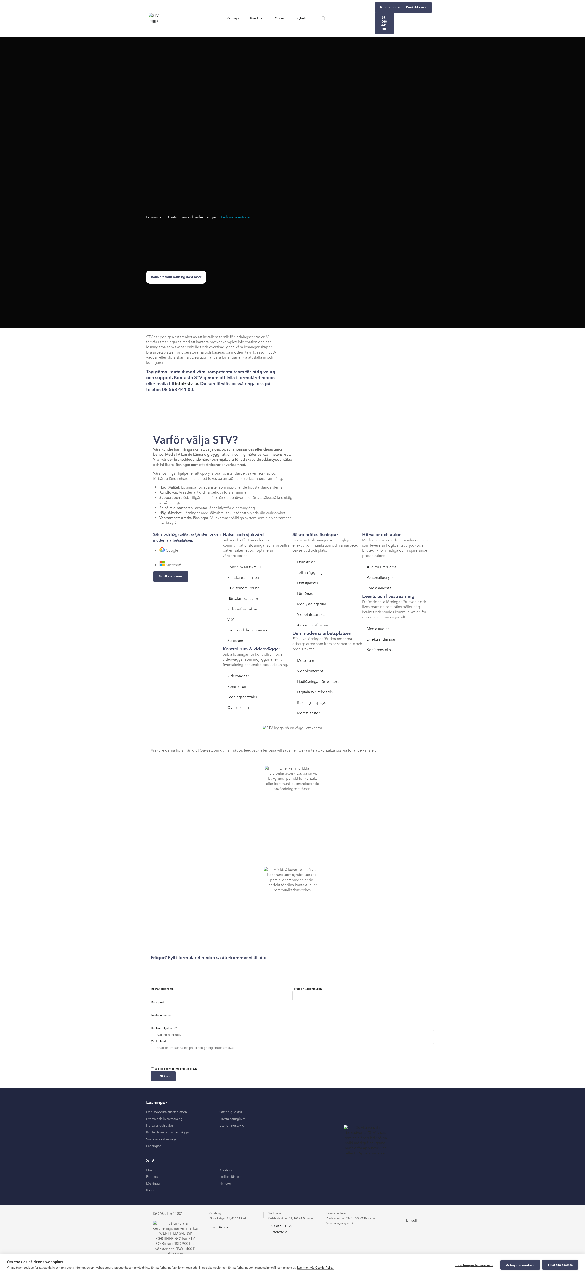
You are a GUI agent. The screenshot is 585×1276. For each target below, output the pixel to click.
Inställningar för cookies (474, 1265)
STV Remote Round (243, 588)
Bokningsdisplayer (312, 702)
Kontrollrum (237, 686)
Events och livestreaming (248, 630)
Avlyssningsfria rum (313, 625)
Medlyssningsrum (311, 604)
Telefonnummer (161, 1015)
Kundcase (257, 18)
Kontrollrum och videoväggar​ (168, 1132)
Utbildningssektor (232, 1125)
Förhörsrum (306, 593)
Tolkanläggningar (311, 572)
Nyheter (302, 18)
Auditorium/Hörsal (382, 567)
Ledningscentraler (236, 217)
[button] (324, 18)
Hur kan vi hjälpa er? (164, 1028)
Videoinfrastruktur (242, 609)
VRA (230, 620)
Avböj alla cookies (520, 1265)
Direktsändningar (381, 639)
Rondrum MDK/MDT (244, 567)
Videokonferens (310, 671)
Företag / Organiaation (307, 989)
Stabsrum (235, 641)
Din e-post (157, 1002)
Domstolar (306, 562)
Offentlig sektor (230, 1112)
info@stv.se (186, 384)
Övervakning (238, 707)
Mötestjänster (308, 713)
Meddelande (159, 1041)
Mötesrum (305, 660)
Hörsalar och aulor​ (159, 1125)
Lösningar (233, 18)
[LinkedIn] (412, 1214)
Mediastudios (378, 629)
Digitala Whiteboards (315, 692)
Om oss (280, 18)
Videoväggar (238, 676)
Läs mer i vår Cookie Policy (315, 1267)
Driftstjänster (307, 583)
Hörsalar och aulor (242, 598)
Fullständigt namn (162, 989)
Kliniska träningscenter (246, 577)
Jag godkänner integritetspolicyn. (176, 1068)
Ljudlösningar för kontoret (318, 681)
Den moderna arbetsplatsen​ (166, 1112)
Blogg (150, 1190)
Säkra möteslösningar (162, 1139)
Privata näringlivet (232, 1119)
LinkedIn (412, 1220)
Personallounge (380, 577)
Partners (152, 1177)
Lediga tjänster (230, 1177)
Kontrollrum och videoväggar (191, 217)
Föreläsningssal (379, 588)
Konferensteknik (380, 650)
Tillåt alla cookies (560, 1265)
